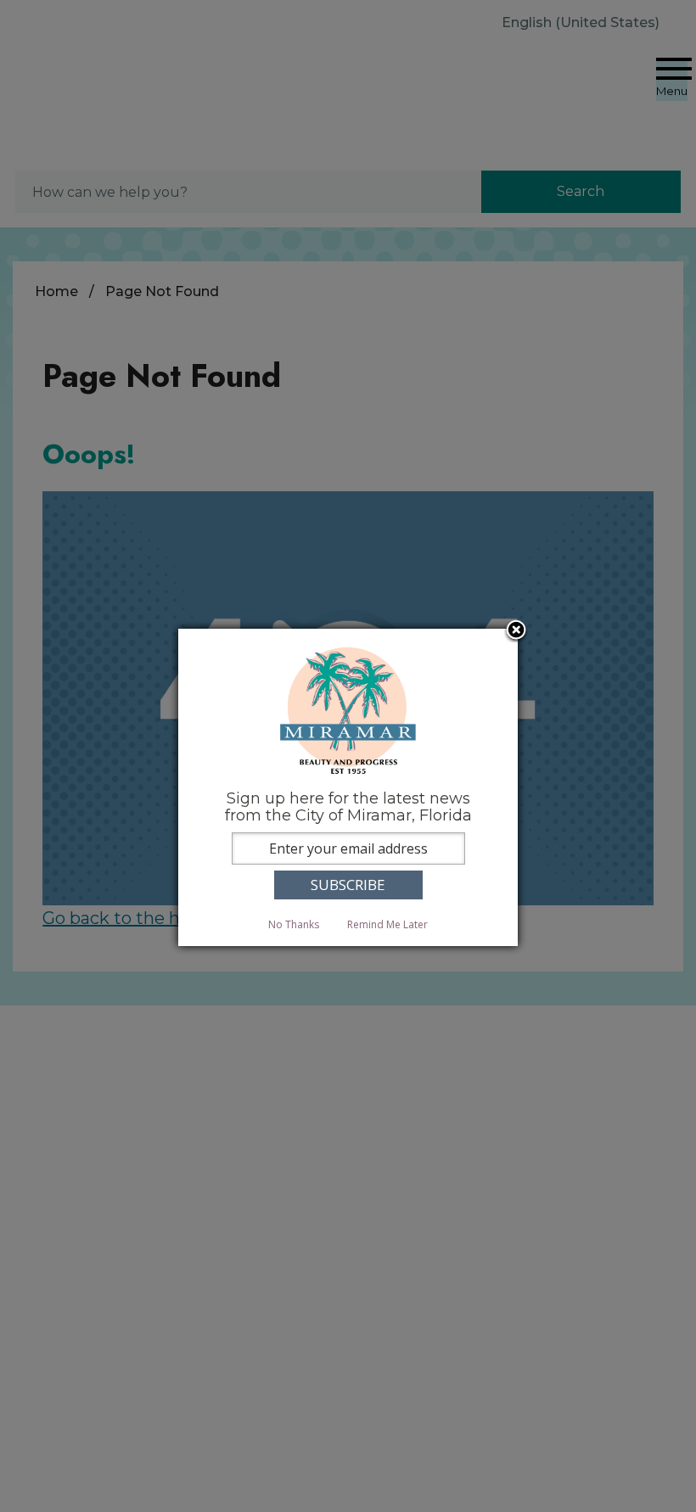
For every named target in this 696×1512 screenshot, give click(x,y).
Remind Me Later (387, 924)
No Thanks (293, 924)
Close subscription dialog (516, 631)
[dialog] (348, 787)
